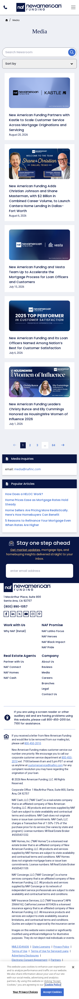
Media (46, 672)
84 (53, 445)
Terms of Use (19, 951)
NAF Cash (10, 678)
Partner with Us (14, 661)
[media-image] (39, 95)
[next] (63, 445)
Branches (48, 683)
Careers (47, 678)
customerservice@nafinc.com (45, 765)
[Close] (73, 967)
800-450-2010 (56, 719)
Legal (45, 689)
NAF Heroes (49, 636)
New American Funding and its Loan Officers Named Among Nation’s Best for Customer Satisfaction (38, 343)
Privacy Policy (61, 946)
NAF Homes (11, 672)
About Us (48, 661)
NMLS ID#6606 (20, 946)
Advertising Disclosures (25, 955)
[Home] (39, 6)
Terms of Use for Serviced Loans (50, 951)
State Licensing (41, 946)
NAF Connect (12, 667)
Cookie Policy (53, 984)
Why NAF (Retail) (15, 631)
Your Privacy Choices (25, 992)
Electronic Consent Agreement (29, 960)
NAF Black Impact (53, 642)
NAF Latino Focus (53, 631)
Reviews (47, 667)
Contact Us (49, 694)
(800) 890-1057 (16, 606)
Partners (56, 960)
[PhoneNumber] (5, 7)
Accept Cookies (52, 992)
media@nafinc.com (27, 469)
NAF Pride (48, 647)
